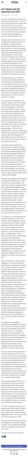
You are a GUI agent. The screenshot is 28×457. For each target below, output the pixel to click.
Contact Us (8, 446)
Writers (13, 446)
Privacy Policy (19, 446)
